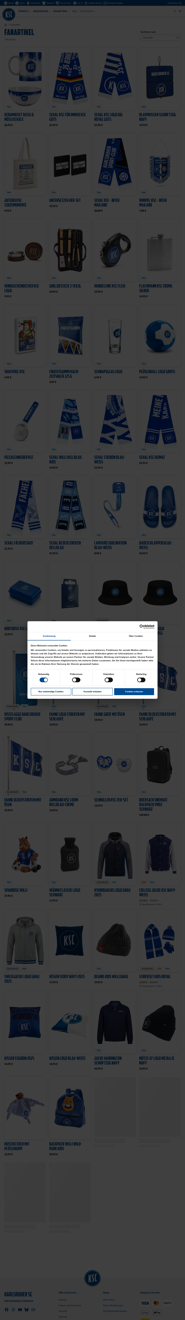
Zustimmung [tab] (49, 636)
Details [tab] (92, 636)
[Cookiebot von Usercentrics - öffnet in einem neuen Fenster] (141, 626)
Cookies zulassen (134, 691)
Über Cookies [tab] (136, 636)
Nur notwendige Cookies (50, 691)
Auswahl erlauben (92, 691)
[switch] (76, 680)
